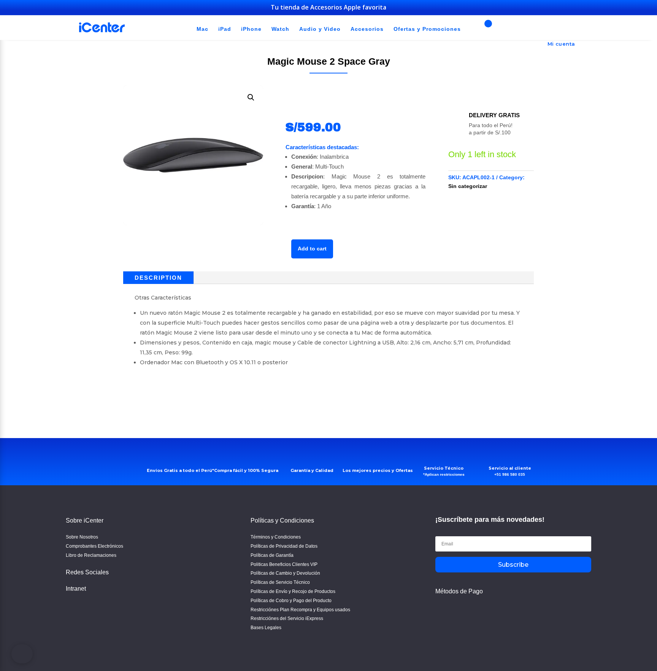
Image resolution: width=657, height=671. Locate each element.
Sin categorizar (467, 186)
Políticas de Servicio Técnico (280, 582)
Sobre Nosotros (82, 537)
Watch (280, 29)
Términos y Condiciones (276, 537)
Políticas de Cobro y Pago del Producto (291, 600)
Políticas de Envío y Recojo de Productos (293, 591)
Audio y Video (320, 29)
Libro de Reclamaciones (91, 555)
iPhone (251, 29)
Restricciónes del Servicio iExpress (287, 618)
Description (158, 277)
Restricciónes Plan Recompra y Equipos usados (300, 609)
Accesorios (367, 29)
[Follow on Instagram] (94, 609)
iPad (224, 29)
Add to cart (312, 248)
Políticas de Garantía (272, 555)
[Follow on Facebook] (74, 609)
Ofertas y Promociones (427, 29)
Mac (202, 29)
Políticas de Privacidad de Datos (284, 546)
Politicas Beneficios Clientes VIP (284, 564)
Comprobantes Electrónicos (94, 546)
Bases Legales (266, 627)
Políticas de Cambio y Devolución (285, 573)
